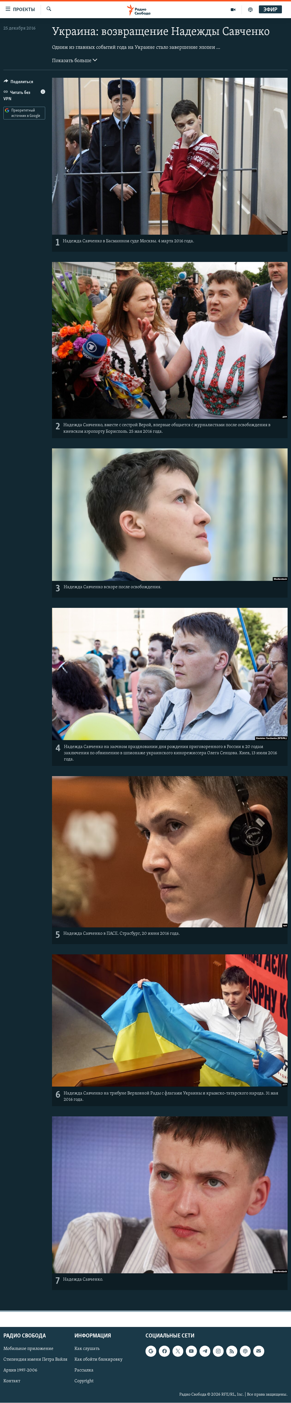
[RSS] (231, 1351)
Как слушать (86, 1349)
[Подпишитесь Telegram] (204, 1351)
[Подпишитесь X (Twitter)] (177, 1351)
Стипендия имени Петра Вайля (35, 1360)
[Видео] (233, 9)
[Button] (18, 83)
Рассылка (83, 1370)
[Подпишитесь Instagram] (218, 1351)
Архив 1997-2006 (20, 1370)
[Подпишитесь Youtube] (191, 1351)
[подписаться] (258, 1351)
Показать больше (72, 61)
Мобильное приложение (28, 1349)
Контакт (11, 1381)
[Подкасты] (245, 1351)
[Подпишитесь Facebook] (164, 1351)
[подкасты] (250, 9)
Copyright (83, 1381)
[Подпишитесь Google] (151, 1351)
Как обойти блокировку (98, 1360)
